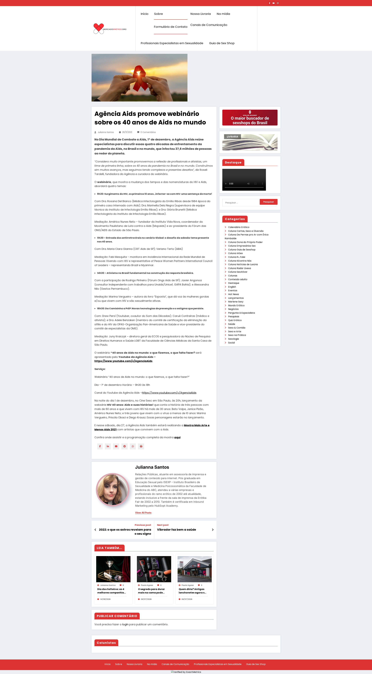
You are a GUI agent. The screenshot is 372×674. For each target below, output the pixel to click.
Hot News (233, 294)
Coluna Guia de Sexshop (241, 249)
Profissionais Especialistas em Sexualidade (172, 43)
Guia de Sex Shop (222, 43)
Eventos (232, 290)
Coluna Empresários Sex (242, 245)
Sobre (158, 14)
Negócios (233, 309)
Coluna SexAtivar (237, 272)
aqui (177, 437)
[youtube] (273, 3)
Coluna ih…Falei (236, 257)
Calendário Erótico (238, 227)
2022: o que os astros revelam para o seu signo (125, 532)
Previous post (143, 525)
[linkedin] (108, 446)
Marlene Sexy (235, 301)
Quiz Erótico (235, 320)
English (232, 287)
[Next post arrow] (213, 529)
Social (231, 342)
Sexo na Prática (237, 335)
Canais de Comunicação (208, 25)
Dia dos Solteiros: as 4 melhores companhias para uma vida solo (111, 590)
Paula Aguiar (147, 585)
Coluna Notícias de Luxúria (243, 264)
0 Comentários (148, 132)
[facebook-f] (269, 3)
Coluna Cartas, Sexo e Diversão (246, 231)
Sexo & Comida (236, 327)
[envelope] (116, 446)
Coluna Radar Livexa (239, 268)
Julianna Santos (106, 132)
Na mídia (223, 14)
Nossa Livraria (200, 14)
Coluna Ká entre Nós (239, 260)
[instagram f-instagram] (277, 3)
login (125, 624)
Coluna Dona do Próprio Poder (245, 242)
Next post (163, 525)
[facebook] (100, 446)
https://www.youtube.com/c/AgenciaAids (123, 361)
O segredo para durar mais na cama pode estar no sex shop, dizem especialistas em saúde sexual (151, 590)
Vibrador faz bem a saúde (176, 530)
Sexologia (233, 339)
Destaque (233, 283)
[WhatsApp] (133, 446)
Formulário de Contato (170, 27)
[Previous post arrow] (95, 529)
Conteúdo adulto (237, 279)
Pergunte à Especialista (241, 313)
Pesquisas (233, 316)
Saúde (231, 324)
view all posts (143, 512)
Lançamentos (236, 298)
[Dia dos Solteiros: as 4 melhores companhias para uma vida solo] (113, 569)
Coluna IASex (235, 253)
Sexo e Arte (234, 331)
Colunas (232, 275)
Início (144, 14)
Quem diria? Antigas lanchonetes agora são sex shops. (193, 590)
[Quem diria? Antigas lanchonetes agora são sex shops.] (195, 569)
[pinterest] (124, 446)
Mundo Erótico (236, 305)
